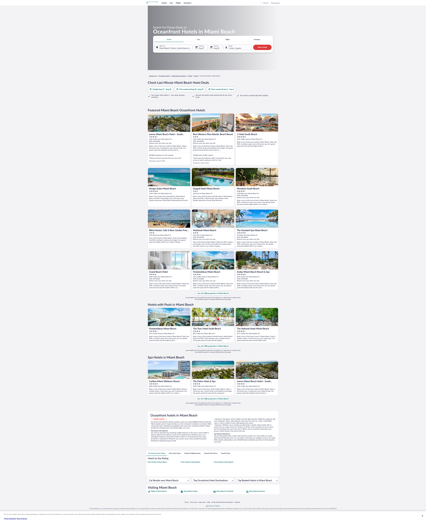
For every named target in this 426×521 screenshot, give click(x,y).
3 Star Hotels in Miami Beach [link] (223, 462)
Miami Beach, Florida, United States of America (176, 48)
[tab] (169, 39)
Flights (178, 3)
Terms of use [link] (193, 502)
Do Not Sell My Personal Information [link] (222, 502)
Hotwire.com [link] (153, 76)
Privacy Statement (10, 518)
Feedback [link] (237, 502)
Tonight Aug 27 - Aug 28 (162, 89)
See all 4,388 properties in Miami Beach (213, 293)
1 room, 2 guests (234, 48)
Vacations (187, 3)
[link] (164, 491)
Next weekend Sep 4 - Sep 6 (222, 89)
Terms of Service (22, 518)
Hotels (164, 3)
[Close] (422, 515)
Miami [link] (196, 76)
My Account (275, 3)
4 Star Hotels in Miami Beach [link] (190, 462)
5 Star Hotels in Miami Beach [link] (157, 462)
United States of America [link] (179, 76)
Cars (171, 3)
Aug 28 (216, 48)
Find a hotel (262, 47)
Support (265, 3)
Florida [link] (190, 76)
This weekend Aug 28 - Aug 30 (191, 89)
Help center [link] (202, 502)
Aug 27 (201, 48)
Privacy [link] (187, 502)
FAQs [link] (208, 502)
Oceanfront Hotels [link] (164, 76)
